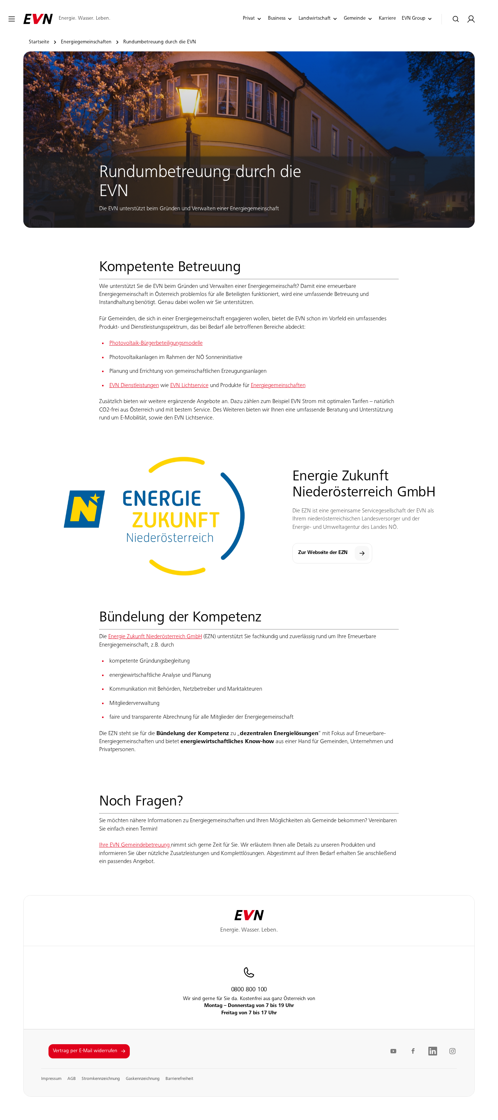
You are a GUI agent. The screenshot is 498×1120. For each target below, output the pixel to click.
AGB (71, 1079)
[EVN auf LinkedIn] (432, 1051)
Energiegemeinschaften (86, 42)
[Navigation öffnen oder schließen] (11, 19)
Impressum (51, 1079)
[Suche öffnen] (456, 19)
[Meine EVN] (471, 19)
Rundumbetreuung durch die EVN (159, 42)
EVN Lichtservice (189, 386)
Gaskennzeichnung (143, 1079)
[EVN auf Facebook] (413, 1051)
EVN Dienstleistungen (134, 386)
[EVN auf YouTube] (393, 1051)
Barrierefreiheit (179, 1079)
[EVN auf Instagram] (452, 1051)
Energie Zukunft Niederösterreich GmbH (155, 637)
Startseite (39, 42)
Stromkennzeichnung (101, 1079)
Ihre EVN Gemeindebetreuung (135, 845)
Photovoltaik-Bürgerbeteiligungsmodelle (156, 343)
